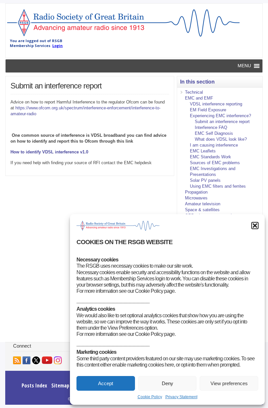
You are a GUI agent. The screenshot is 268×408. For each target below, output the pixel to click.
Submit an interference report (222, 121)
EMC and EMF (199, 98)
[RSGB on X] (36, 360)
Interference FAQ (211, 127)
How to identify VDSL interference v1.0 (49, 151)
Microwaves (196, 198)
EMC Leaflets (203, 151)
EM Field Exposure (208, 109)
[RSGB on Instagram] (58, 360)
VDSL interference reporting (216, 104)
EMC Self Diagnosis (214, 133)
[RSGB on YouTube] (47, 360)
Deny (167, 383)
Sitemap (60, 385)
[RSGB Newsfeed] (17, 360)
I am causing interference (214, 145)
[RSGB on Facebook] (26, 360)
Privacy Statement (181, 397)
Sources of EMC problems (215, 162)
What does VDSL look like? (221, 139)
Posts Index (34, 385)
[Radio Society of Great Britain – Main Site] (123, 37)
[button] (255, 225)
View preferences (229, 383)
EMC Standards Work (210, 156)
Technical (194, 92)
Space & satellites (202, 209)
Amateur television (202, 203)
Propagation (196, 192)
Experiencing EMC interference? (220, 115)
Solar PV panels (205, 180)
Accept (105, 383)
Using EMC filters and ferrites (218, 186)
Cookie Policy (150, 397)
